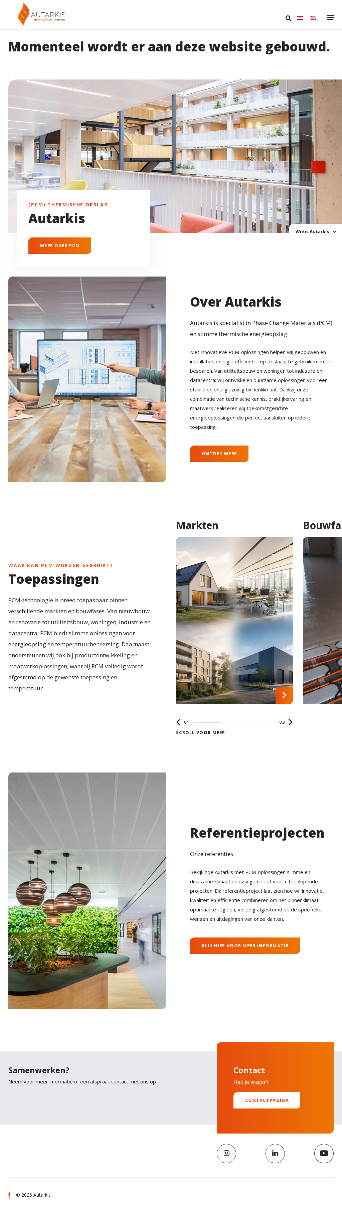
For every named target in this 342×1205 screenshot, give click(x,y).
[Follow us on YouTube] (324, 1153)
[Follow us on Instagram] (226, 1153)
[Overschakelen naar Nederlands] (300, 18)
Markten (197, 525)
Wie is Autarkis (313, 231)
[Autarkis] (41, 14)
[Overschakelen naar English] (313, 18)
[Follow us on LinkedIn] (275, 1153)
